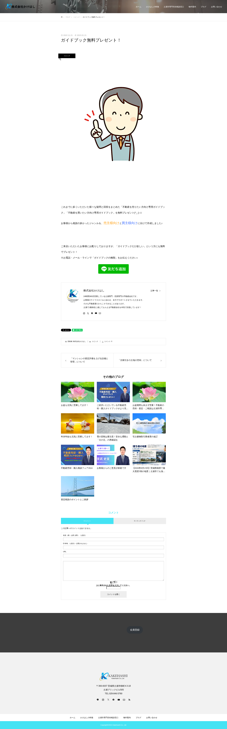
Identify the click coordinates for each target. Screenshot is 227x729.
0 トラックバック (139, 521)
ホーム (138, 7)
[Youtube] (96, 313)
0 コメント (87, 521)
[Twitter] (88, 313)
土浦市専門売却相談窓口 (174, 7)
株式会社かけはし (93, 290)
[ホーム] (62, 17)
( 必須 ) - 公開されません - (75, 543)
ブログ (203, 7)
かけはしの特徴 (152, 7)
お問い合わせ (216, 7)
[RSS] (129, 699)
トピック (67, 56)
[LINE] (97, 699)
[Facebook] (92, 313)
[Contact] (100, 313)
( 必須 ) (74, 535)
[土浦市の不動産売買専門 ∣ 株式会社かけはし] (20, 6)
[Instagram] (84, 313)
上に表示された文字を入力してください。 (113, 585)
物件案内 (192, 7)
